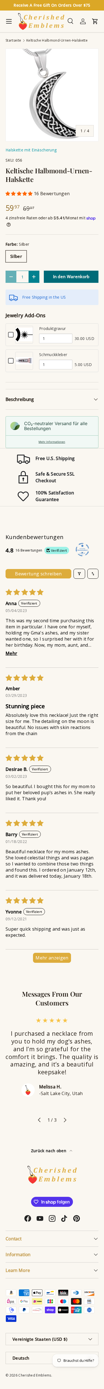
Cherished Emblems (34, 1375)
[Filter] (79, 574)
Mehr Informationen (52, 441)
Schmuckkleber (53, 354)
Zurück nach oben (49, 1150)
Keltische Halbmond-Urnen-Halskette (57, 40)
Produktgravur (52, 328)
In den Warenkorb (71, 276)
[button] (20, 194)
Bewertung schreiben (38, 574)
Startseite (13, 40)
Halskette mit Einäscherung (31, 150)
